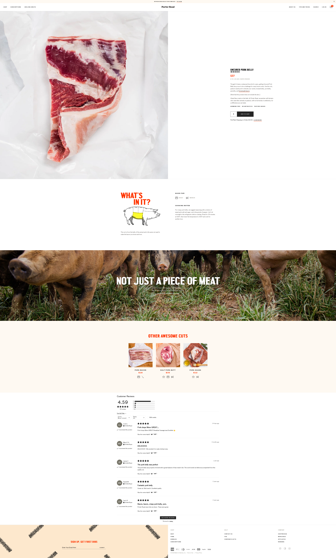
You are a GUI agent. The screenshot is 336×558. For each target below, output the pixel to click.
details (180, 1)
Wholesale (282, 536)
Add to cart (245, 114)
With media (152, 417)
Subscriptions (176, 541)
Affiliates (282, 539)
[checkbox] (153, 417)
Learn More (258, 120)
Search (315, 7)
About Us (292, 7)
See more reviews (168, 517)
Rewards (281, 541)
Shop (5, 7)
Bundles (174, 539)
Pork (172, 536)
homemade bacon (244, 91)
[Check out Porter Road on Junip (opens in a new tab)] (171, 521)
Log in (324, 7)
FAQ (225, 536)
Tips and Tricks (304, 7)
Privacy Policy (198, 552)
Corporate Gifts (230, 539)
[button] (235, 72)
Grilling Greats (30, 7)
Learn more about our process (168, 293)
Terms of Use (190, 552)
